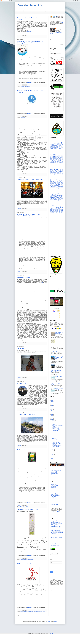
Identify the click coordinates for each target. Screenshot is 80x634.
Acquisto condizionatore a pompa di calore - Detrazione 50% (56, 371)
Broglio (55, 144)
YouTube (51, 213)
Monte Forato (61, 180)
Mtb (59, 182)
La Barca (59, 174)
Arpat (54, 141)
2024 (52, 400)
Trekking (59, 208)
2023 (52, 401)
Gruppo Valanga (56, 172)
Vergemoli (61, 209)
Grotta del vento (53, 486)
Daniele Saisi (58, 28)
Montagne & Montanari (54, 494)
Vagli (54, 209)
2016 (52, 410)
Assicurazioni (61, 141)
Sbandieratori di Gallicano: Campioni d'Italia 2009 (30, 179)
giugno (53, 450)
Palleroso (51, 185)
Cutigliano (62, 156)
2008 (52, 458)
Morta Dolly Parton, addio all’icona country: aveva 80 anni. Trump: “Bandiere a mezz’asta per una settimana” (57, 527)
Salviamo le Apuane (54, 488)
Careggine (54, 147)
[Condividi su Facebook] (25, 35)
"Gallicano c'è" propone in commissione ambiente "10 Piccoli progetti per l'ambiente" (31, 42)
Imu (62, 172)
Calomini (61, 144)
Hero (60, 172)
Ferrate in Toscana (53, 487)
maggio (53, 451)
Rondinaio (51, 200)
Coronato (59, 155)
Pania (51, 186)
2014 (52, 413)
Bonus (62, 143)
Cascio (59, 147)
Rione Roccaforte (56, 197)
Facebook (51, 162)
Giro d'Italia (51, 170)
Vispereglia (57, 212)
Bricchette (21, 272)
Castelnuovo (55, 148)
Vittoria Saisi (60, 212)
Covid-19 (53, 156)
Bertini (51, 143)
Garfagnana (40, 11)
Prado (60, 192)
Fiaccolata (55, 164)
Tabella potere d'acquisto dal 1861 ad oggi (59, 333)
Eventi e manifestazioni (30, 611)
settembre (53, 424)
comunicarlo (57, 589)
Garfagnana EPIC (53, 484)
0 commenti (19, 35)
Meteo (55, 308)
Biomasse (54, 143)
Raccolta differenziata (55, 194)
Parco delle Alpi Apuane (54, 485)
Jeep (54, 174)
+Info (50, 633)
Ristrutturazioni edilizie (53, 198)
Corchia (54, 155)
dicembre (53, 420)
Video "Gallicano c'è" (54, 472)
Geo (60, 169)
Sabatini (56, 200)
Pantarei (58, 186)
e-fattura (59, 159)
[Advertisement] (32, 229)
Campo (59, 146)
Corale (51, 155)
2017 (52, 409)
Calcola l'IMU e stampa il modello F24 (59, 389)
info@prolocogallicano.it (29, 31)
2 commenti (19, 377)
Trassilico (25, 410)
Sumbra (57, 205)
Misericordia (52, 179)
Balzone (60, 142)
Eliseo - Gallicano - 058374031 (55, 511)
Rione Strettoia (61, 197)
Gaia (57, 168)
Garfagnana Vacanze (54, 483)
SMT (62, 204)
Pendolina (51, 188)
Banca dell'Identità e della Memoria (56, 503)
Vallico (55, 209)
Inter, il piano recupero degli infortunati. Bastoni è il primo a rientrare (56, 545)
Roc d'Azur (59, 198)
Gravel (51, 171)
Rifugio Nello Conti (53, 195)
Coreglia (56, 155)
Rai (50, 195)
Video (51, 212)
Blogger (55, 621)
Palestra (51, 184)
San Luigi (54, 201)
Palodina (54, 185)
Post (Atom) (21, 615)
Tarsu (33, 559)
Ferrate (51, 163)
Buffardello (52, 479)
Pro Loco (55, 193)
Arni (50, 141)
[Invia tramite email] (22, 35)
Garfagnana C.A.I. (53, 502)
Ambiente (21, 86)
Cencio (62, 149)
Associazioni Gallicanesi (23, 611)
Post (52, 553)
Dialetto (54, 158)
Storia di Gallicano (53, 205)
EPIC (54, 160)
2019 (52, 406)
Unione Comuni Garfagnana (55, 498)
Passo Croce (52, 187)
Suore (59, 205)
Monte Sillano (57, 181)
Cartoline (57, 147)
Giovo (62, 169)
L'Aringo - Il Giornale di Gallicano (56, 470)
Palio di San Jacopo (32, 11)
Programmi (61, 193)
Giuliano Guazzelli (56, 170)
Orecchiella (61, 183)
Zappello (54, 213)
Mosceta (58, 182)
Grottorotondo (52, 172)
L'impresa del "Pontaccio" (23, 277)
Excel (57, 161)
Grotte (62, 171)
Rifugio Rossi (59, 195)
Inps (60, 173)
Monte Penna (52, 181)
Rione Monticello (22, 117)
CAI (57, 144)
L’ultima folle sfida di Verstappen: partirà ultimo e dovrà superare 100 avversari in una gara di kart (57, 532)
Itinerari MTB (51, 11)
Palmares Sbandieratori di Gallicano (26, 122)
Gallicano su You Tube (54, 473)
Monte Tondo (61, 181)
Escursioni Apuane (53, 492)
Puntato (51, 194)
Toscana (54, 207)
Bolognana (58, 143)
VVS (62, 212)
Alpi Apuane (45, 11)
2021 (52, 404)
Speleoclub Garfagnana (54, 504)
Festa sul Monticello (57, 163)
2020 (52, 405)
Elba (62, 159)
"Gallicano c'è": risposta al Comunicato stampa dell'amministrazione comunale (29, 215)
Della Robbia (57, 157)
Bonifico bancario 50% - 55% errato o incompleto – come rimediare (56, 345)
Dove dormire (57, 11)
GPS (62, 170)
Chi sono (21, 11)
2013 (52, 414)
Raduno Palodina (61, 194)
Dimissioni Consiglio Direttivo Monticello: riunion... (56, 430)
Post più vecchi (44, 614)
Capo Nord (61, 146)
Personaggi (57, 188)
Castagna (51, 148)
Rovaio (54, 200)
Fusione (51, 168)
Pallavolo (62, 184)
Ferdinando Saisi (55, 162)
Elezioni (51, 160)
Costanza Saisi (21, 348)
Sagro (58, 200)
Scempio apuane (53, 496)
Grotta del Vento (58, 171)
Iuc (52, 174)
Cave (60, 149)
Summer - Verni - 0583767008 (55, 516)
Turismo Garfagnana (54, 497)
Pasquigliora (61, 186)
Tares (55, 206)
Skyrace (60, 204)
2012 (52, 415)
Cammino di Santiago (58, 145)
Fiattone (58, 164)
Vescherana (53, 210)
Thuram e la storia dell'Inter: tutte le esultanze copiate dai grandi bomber (56, 539)
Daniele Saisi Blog (30, 5)
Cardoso (51, 147)
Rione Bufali (57, 196)
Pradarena (55, 192)
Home (17, 11)
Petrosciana (61, 188)
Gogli (60, 170)
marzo (53, 454)
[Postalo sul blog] (23, 35)
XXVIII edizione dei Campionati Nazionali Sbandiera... (56, 446)
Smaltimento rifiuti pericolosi (24, 450)
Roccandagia (55, 199)
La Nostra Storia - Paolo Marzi (55, 495)
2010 (52, 418)
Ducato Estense (55, 159)
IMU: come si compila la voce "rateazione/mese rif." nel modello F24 (58, 377)
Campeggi (56, 146)
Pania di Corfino (54, 186)
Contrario (59, 154)
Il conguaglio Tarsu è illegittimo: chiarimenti (28, 509)
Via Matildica (55, 211)
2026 (52, 397)
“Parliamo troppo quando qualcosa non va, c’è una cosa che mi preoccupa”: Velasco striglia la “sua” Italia (56, 524)
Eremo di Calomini (58, 160)
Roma (62, 199)
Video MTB (53, 212)
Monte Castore (52, 180)
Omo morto (58, 183)
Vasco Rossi (58, 209)
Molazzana (59, 179)
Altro (51, 140)
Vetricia (56, 210)
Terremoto (61, 206)
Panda (57, 185)
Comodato (61, 153)
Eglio (60, 159)
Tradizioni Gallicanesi (59, 207)
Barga (62, 142)
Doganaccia (56, 158)
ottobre (53, 423)
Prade (58, 192)
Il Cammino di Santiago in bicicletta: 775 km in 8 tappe (59, 357)
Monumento (54, 182)
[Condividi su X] (24, 35)
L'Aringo (56, 174)
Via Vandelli (58, 211)
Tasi (59, 206)
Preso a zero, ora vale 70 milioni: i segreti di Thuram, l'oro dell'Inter (57, 541)
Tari (56, 206)
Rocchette (59, 199)
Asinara (58, 141)
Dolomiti (60, 158)
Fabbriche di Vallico (60, 161)
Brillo (53, 144)
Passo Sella (61, 187)
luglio (53, 449)
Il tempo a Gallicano (54, 474)
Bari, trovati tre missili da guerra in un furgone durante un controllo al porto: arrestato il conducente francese (56, 530)
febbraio (53, 455)
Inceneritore (51, 173)
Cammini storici (52, 145)
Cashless (62, 147)
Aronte (52, 141)
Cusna (59, 156)
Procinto (58, 193)
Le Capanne (55, 175)
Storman (49, 621)
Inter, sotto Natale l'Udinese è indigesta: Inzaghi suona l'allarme (57, 543)
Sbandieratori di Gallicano (41, 611)
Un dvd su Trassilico (22, 383)
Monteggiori (51, 182)
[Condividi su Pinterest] (26, 35)
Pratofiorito (51, 193)
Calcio (59, 144)
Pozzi (53, 192)
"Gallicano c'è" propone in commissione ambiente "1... (56, 428)
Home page (32, 614)
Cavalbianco (55, 149)
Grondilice (53, 171)
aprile (53, 453)
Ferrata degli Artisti (60, 162)
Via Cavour (59, 210)
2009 (52, 419)
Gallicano (26, 11)
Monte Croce (57, 180)
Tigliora (51, 207)
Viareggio (62, 211)
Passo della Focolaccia (57, 187)
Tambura (62, 205)
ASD (56, 141)
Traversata (55, 208)
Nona (55, 183)
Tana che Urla (52, 206)
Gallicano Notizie (22, 559)
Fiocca (60, 164)
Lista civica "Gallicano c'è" (26, 86)
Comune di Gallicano (26, 272)
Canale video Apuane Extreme (55, 493)
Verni (51, 210)
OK (52, 633)
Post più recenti (19, 614)
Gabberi (54, 168)
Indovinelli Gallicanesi (57, 173)
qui (35, 217)
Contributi (62, 154)
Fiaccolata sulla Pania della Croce (26, 414)
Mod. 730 (55, 179)
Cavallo (58, 149)
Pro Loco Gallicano (54, 475)
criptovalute (56, 156)
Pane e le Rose (60, 185)
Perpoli (54, 188)
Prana (62, 192)
